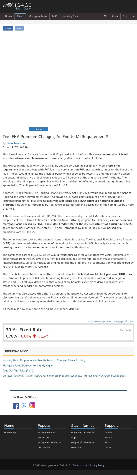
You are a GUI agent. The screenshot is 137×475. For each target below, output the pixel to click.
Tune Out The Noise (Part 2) (18, 370)
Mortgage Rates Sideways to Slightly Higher (28, 365)
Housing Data (70, 16)
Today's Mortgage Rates (99, 321)
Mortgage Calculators (123, 321)
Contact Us (110, 432)
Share (114, 16)
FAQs (107, 442)
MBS (54, 16)
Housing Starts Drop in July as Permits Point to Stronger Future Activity (44, 360)
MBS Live (76, 447)
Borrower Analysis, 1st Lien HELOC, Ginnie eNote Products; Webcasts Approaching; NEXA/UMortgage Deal (64, 376)
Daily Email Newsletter (83, 442)
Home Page (10, 432)
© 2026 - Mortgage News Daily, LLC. (51, 465)
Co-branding (44, 447)
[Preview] (80, 78)
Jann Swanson (16, 143)
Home (8, 16)
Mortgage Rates (38, 16)
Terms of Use (80, 465)
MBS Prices (44, 437)
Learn (108, 447)
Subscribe (129, 16)
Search (108, 437)
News (20, 16)
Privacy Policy (97, 465)
